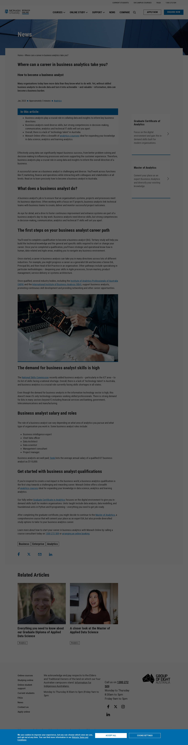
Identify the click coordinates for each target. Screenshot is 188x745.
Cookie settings (144, 735)
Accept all (111, 735)
